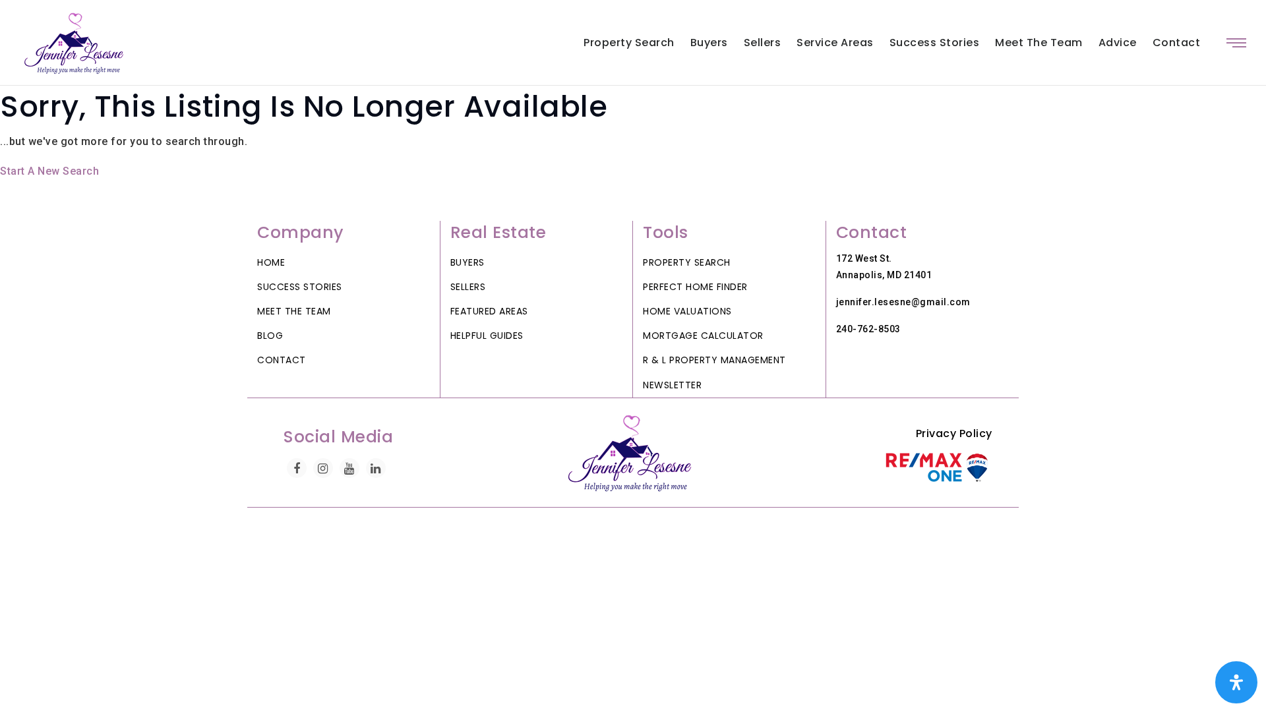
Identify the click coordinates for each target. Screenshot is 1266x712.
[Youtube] (349, 468)
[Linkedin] (376, 468)
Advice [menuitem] (1118, 42)
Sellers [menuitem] (762, 42)
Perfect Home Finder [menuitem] (695, 286)
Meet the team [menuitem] (1039, 42)
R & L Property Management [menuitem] (714, 360)
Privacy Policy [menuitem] (954, 433)
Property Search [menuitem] (629, 42)
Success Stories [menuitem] (934, 42)
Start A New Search (49, 171)
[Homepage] (76, 43)
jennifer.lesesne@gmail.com (903, 302)
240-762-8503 (868, 329)
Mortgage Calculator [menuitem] (703, 335)
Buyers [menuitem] (709, 42)
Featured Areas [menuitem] (489, 311)
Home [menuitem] (271, 262)
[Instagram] (323, 468)
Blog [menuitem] (270, 335)
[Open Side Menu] (1236, 43)
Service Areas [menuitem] (835, 42)
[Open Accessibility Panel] (1236, 682)
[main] (633, 133)
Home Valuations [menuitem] (687, 311)
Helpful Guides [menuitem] (487, 335)
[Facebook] (297, 468)
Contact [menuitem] (1177, 42)
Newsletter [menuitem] (672, 385)
